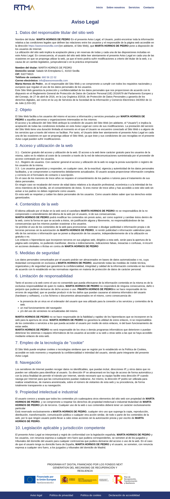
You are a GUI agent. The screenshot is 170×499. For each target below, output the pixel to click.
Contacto (148, 7)
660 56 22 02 (49, 77)
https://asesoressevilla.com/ (43, 45)
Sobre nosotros (116, 7)
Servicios (134, 7)
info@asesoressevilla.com (53, 80)
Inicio (99, 7)
